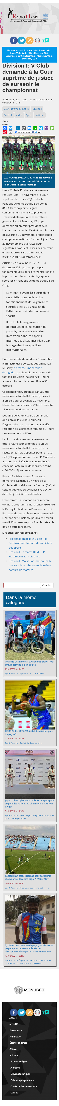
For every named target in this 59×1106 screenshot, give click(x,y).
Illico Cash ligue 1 (27, 888)
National (39, 115)
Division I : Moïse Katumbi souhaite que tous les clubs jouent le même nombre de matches (30, 565)
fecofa (46, 888)
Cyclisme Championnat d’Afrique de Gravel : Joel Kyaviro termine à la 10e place (29, 663)
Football (8, 115)
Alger (28, 815)
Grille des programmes (22, 1080)
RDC (34, 673)
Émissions (14, 1030)
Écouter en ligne (19, 1061)
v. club (19, 115)
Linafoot (39, 888)
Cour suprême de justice (16, 108)
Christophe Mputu (18, 818)
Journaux (14, 1036)
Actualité (14, 673)
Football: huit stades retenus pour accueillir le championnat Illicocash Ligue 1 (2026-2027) (28, 877)
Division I (37, 108)
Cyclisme (24, 673)
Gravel (16, 963)
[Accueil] (28, 15)
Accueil (13, 1017)
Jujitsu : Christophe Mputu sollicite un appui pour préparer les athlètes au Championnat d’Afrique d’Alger (29, 803)
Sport (29, 115)
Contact (15, 1092)
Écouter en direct (18, 1042)
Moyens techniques (20, 1073)
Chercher (46, 585)
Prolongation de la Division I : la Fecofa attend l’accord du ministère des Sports (30, 543)
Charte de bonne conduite (24, 1086)
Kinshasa (30, 743)
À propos (15, 1067)
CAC (30, 673)
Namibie (40, 673)
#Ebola (13, 1049)
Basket (23, 743)
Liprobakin (39, 743)
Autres (13, 1055)
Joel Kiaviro (37, 963)
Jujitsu (22, 815)
